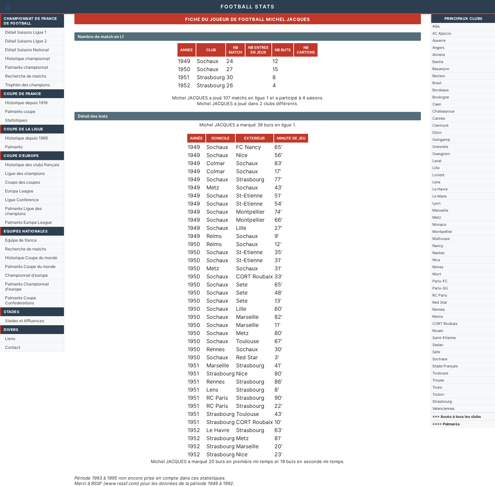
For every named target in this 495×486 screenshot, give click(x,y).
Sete (436, 352)
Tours (437, 387)
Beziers (438, 75)
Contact (12, 347)
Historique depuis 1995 (26, 138)
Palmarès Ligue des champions (23, 211)
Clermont (440, 125)
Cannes (438, 118)
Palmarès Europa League (28, 222)
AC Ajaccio (441, 33)
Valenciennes (443, 408)
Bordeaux (440, 90)
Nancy (437, 245)
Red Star (439, 302)
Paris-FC (440, 281)
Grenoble (440, 146)
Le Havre (440, 189)
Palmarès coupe (20, 111)
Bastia (437, 61)
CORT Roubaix (445, 323)
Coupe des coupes (22, 182)
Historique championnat (27, 58)
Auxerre (439, 40)
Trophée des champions (27, 84)
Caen (436, 104)
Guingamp (441, 139)
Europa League (19, 190)
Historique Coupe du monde (31, 257)
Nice (436, 259)
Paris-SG (440, 288)
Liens (10, 338)
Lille (435, 167)
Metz (436, 217)
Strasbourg (442, 401)
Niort (436, 274)
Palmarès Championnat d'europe (27, 286)
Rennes (438, 309)
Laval (436, 160)
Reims (437, 316)
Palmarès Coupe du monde (30, 266)
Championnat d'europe (26, 275)
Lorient (438, 175)
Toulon (438, 394)
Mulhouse (441, 238)
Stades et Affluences (24, 320)
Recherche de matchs (25, 76)
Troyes (438, 380)
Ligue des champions (25, 173)
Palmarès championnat (26, 67)
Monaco (439, 224)
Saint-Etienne (444, 337)
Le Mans (439, 196)
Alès (436, 26)
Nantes (438, 252)
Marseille (440, 210)
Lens (436, 182)
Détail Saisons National (27, 49)
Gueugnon (441, 153)
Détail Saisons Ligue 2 (26, 40)
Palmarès (14, 146)
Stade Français (445, 366)
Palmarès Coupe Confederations (20, 300)
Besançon (440, 68)
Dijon (436, 132)
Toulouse (440, 373)
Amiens (438, 54)
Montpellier (442, 231)
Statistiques (16, 120)
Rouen (437, 330)
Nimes (437, 267)
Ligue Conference (22, 199)
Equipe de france (21, 240)
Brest (436, 83)
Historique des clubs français (32, 164)
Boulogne (440, 97)
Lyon (436, 203)
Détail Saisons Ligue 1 (25, 32)
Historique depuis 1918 (26, 102)
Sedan (437, 344)
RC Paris (439, 295)
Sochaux (440, 359)
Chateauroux (443, 111)
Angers (438, 47)
